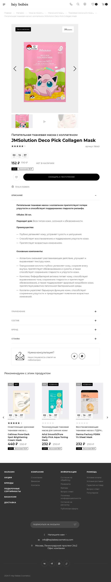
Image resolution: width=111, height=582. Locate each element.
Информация (69, 472)
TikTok (66, 564)
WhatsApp (82, 356)
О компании (36, 477)
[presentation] (3, 417)
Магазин (9, 472)
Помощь (92, 472)
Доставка (10, 502)
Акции (8, 477)
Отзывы (15, 339)
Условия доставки (95, 481)
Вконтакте (44, 564)
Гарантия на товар (95, 485)
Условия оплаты (94, 477)
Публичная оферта (69, 509)
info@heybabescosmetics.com (57, 539)
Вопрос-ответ (67, 492)
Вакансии (10, 497)
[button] (15, 68)
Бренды (8, 483)
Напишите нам (56, 535)
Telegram (74, 356)
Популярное (92, 493)
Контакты (35, 485)
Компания (37, 472)
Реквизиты (66, 484)
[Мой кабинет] (85, 4)
